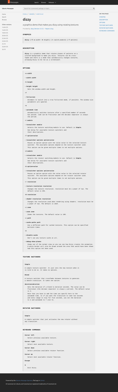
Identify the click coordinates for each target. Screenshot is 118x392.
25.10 (4, 44)
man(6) (31, 14)
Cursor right (30, 341)
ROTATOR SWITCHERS (106, 28)
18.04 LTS (5, 33)
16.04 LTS (5, 30)
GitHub (42, 380)
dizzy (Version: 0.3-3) (37, 28)
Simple (27, 264)
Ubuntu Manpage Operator (24, 380)
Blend (27, 275)
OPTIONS (102, 22)
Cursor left (29, 335)
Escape (27, 361)
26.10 (4, 49)
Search (36, 2)
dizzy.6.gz (39, 14)
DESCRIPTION (103, 19)
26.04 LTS (5, 46)
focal (25, 14)
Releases (51, 2)
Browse (43, 2)
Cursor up (29, 354)
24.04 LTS (5, 41)
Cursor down (29, 348)
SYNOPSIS (102, 17)
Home (4, 14)
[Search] (93, 8)
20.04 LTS (5, 35)
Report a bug (49, 28)
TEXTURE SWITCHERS (106, 25)
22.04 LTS (5, 38)
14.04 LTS (5, 27)
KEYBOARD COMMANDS (106, 31)
